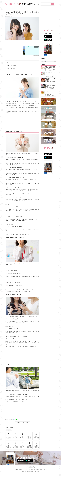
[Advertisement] (13, 52)
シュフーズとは (16, 469)
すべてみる (8, 430)
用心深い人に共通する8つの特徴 (11, 65)
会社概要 (41, 469)
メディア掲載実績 (36, 469)
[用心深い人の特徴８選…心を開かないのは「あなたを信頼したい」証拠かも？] (9, 16)
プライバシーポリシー (26, 469)
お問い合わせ (45, 469)
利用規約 (20, 469)
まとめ (8, 69)
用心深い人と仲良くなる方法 (11, 68)
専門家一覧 (31, 469)
